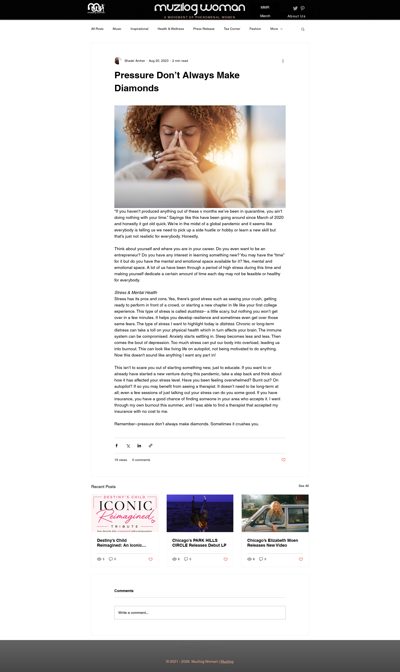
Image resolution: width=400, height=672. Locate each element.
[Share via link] (150, 445)
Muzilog (227, 661)
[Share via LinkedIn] (139, 445)
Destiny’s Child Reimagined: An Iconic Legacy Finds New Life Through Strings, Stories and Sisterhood (121, 543)
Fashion (255, 29)
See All (304, 486)
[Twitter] (295, 8)
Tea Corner (232, 29)
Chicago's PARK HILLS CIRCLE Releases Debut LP (199, 543)
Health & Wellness (171, 29)
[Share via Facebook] (116, 445)
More (274, 29)
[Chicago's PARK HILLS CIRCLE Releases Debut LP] (200, 513)
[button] (303, 29)
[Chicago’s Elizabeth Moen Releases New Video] (275, 513)
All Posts (97, 29)
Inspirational (139, 29)
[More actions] (283, 60)
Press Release (204, 29)
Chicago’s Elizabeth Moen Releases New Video (272, 543)
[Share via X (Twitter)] (128, 445)
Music (117, 29)
